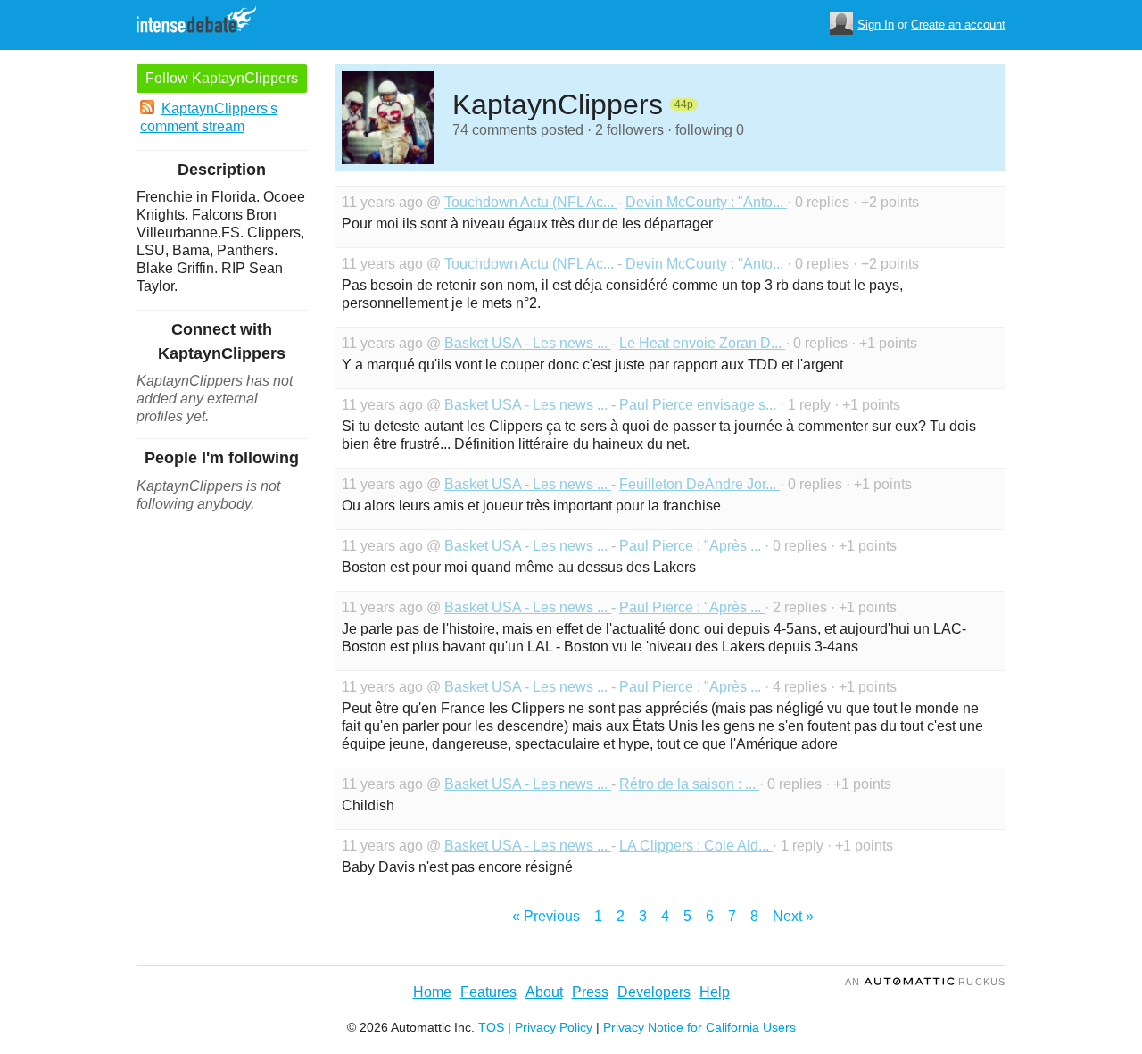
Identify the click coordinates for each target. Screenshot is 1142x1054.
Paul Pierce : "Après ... (692, 545)
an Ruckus (925, 981)
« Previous (546, 916)
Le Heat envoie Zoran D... (702, 343)
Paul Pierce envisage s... (699, 404)
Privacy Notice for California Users (699, 1027)
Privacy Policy (553, 1027)
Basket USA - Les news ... (527, 343)
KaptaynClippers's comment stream (208, 117)
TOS (491, 1027)
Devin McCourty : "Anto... (706, 202)
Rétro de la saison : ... (689, 784)
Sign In (875, 24)
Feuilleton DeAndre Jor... (699, 484)
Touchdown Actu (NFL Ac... (530, 202)
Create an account (958, 24)
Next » (793, 916)
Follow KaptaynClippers (221, 78)
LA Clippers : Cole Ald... (696, 845)
